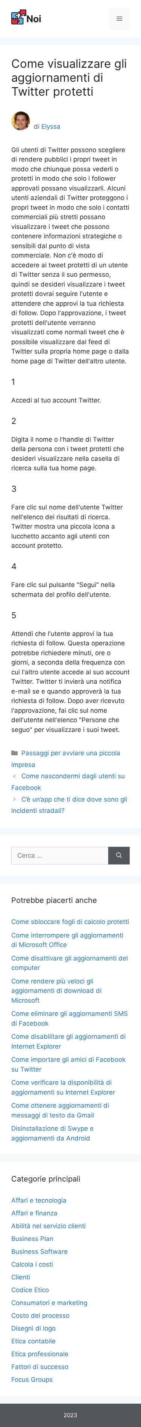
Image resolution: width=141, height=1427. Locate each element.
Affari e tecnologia (39, 1200)
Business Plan (32, 1239)
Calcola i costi (32, 1264)
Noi (33, 18)
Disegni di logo (33, 1328)
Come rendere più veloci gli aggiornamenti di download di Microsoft (56, 990)
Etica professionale (39, 1354)
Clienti (20, 1277)
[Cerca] (119, 856)
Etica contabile (33, 1341)
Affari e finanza (34, 1213)
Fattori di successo (39, 1367)
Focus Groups (32, 1379)
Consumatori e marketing (49, 1303)
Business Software (39, 1251)
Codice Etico (30, 1290)
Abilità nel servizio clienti (48, 1226)
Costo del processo (40, 1315)
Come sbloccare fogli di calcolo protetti (70, 921)
